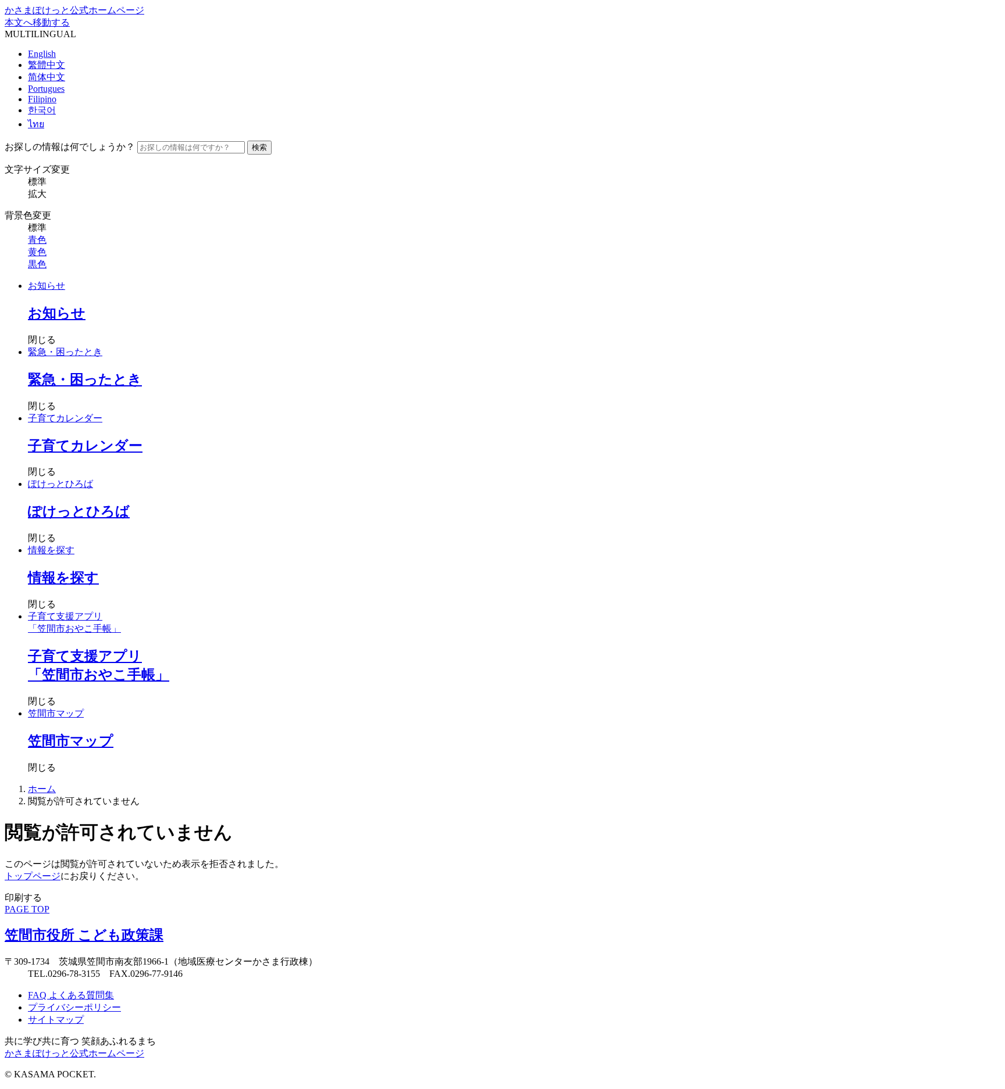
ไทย (36, 124)
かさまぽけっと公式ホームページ (74, 10)
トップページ (32, 876)
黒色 (37, 264)
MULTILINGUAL (40, 34)
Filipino (42, 99)
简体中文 (46, 77)
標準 (37, 182)
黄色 (37, 252)
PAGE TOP (27, 909)
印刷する (23, 897)
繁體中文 (46, 65)
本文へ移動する (37, 22)
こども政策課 (84, 935)
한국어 (42, 110)
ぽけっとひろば (60, 484)
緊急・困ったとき (65, 352)
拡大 (37, 194)
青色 (37, 240)
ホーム (42, 789)
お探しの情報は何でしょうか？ (70, 147)
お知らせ (46, 286)
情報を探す (51, 550)
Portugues (46, 89)
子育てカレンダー (65, 418)
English (42, 54)
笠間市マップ (56, 713)
